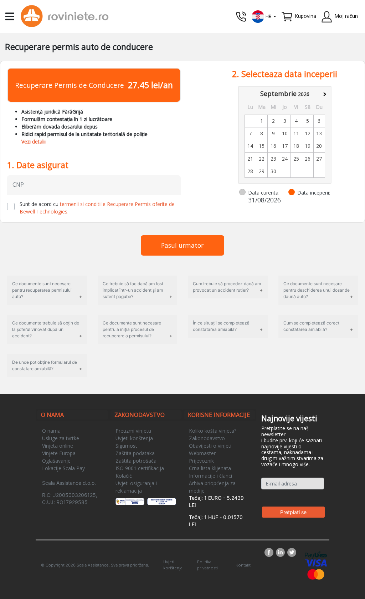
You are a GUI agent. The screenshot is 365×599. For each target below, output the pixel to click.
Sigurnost (126, 445)
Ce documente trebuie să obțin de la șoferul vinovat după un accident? (45, 329)
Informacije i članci (210, 475)
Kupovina (305, 15)
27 (319, 158)
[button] (264, 16)
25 (296, 158)
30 (273, 171)
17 (285, 145)
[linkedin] (281, 552)
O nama (51, 430)
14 (250, 145)
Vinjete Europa (59, 453)
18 (296, 145)
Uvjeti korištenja (134, 438)
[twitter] (291, 552)
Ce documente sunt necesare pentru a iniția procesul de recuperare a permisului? (132, 329)
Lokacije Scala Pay (63, 468)
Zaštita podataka (135, 453)
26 (307, 158)
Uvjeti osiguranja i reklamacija (136, 487)
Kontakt (243, 565)
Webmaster (202, 453)
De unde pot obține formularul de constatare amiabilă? (44, 365)
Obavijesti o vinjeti (210, 445)
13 (319, 133)
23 (273, 158)
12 (307, 133)
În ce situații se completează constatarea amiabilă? (221, 326)
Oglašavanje (56, 460)
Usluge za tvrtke (60, 438)
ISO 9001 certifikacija (139, 468)
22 (261, 158)
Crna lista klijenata (210, 468)
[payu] (316, 554)
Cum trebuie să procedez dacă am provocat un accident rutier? (227, 287)
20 (319, 145)
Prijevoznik (201, 460)
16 (273, 145)
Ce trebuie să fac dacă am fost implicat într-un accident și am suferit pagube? (133, 290)
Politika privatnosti (207, 564)
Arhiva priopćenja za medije (212, 487)
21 (250, 158)
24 (285, 158)
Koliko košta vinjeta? (212, 430)
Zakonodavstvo (207, 438)
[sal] (130, 501)
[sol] (161, 501)
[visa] (316, 562)
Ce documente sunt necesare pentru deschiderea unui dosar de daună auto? (316, 290)
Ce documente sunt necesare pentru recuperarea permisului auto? (42, 290)
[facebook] (270, 552)
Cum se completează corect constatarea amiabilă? (311, 326)
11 (296, 133)
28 (250, 171)
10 (285, 133)
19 (307, 145)
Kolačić (123, 475)
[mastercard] (316, 573)
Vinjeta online (57, 445)
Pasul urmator (182, 245)
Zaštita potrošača (135, 460)
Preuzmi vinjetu (133, 430)
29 (261, 171)
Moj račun (346, 15)
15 (261, 145)
